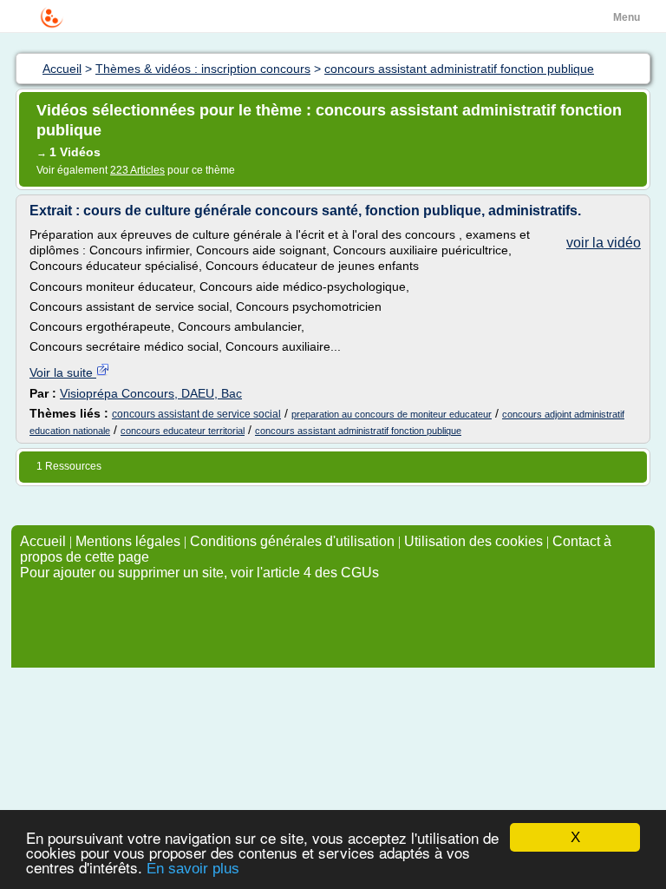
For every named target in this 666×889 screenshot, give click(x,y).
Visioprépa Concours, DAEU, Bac (151, 393)
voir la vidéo (603, 242)
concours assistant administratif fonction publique (358, 430)
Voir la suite (62, 372)
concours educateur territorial (183, 430)
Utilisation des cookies (473, 541)
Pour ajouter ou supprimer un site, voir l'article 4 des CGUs (199, 572)
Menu (626, 17)
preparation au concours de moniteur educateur (391, 414)
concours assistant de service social (196, 414)
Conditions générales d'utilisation (292, 541)
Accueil (43, 541)
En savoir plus (193, 868)
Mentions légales (127, 541)
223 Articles (137, 170)
